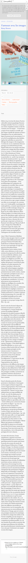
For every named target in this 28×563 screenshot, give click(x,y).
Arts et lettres (6, 99)
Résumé (4, 93)
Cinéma (4, 102)
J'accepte (10, 15)
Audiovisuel (15, 99)
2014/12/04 (10, 21)
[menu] (1, 1)
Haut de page (13, 557)
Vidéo (3, 105)
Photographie (13, 102)
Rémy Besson (6, 28)
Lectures (3, 21)
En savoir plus (16, 15)
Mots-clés (10, 93)
